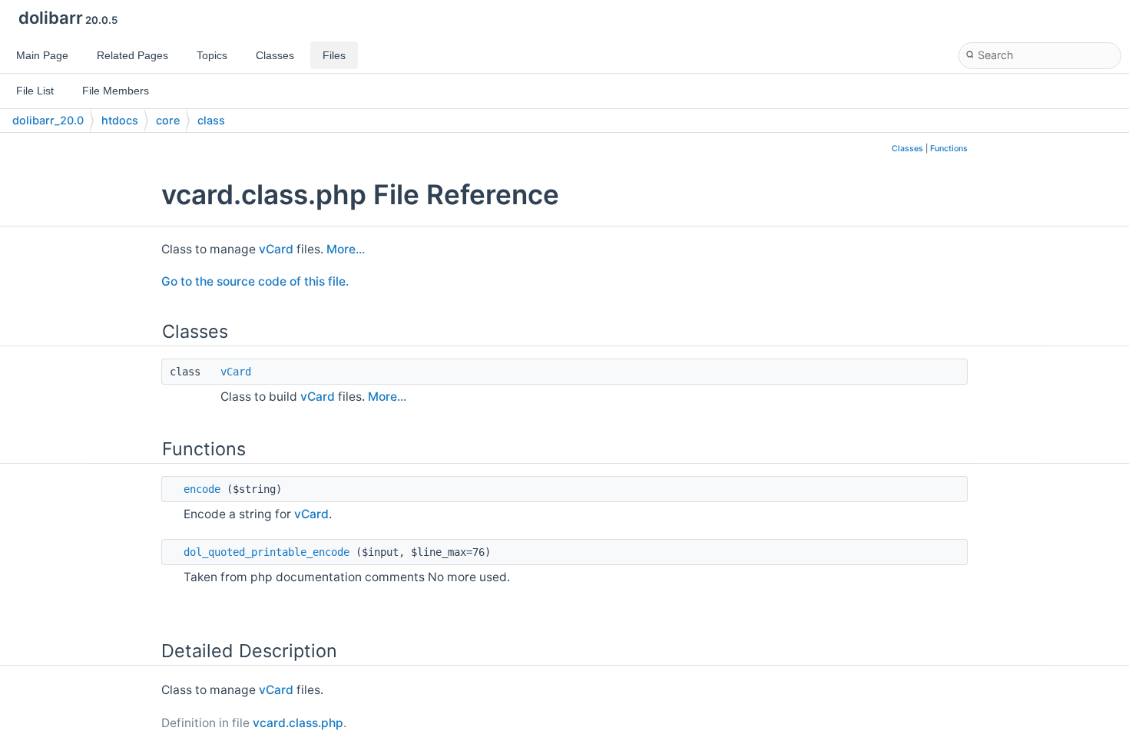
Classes (907, 149)
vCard (276, 249)
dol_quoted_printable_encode (266, 552)
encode (202, 489)
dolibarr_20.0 (48, 120)
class (211, 120)
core (168, 120)
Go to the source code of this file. (255, 281)
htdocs (119, 120)
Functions (949, 149)
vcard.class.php (298, 723)
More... (345, 249)
